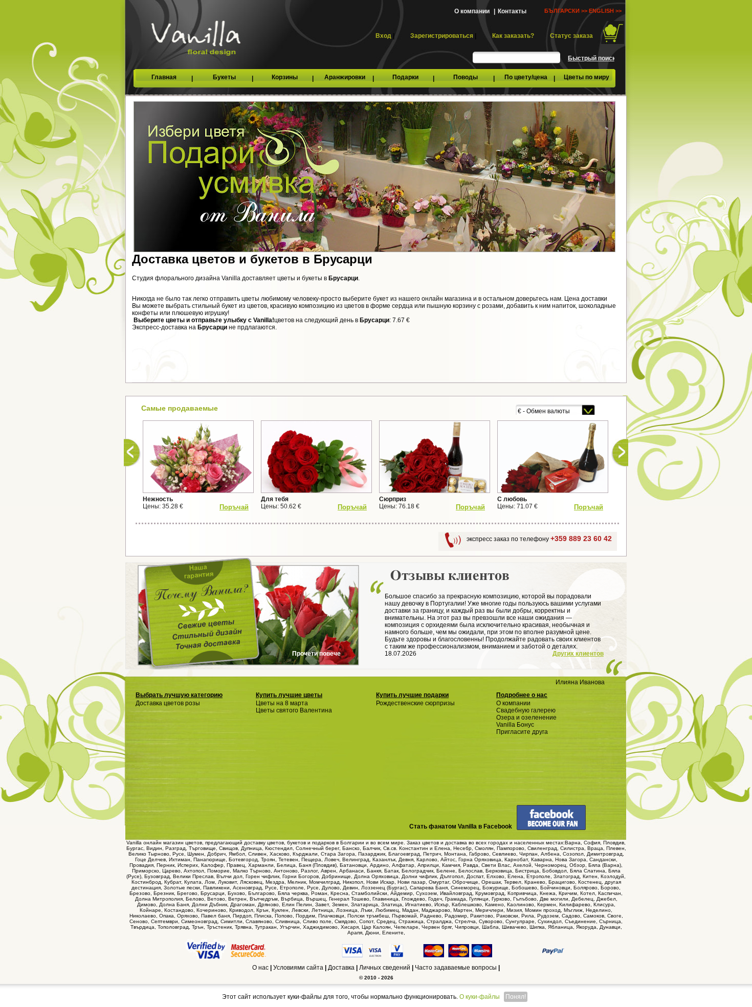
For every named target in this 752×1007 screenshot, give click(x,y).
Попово (284, 916)
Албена (550, 854)
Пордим (305, 916)
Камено (494, 904)
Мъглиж (573, 910)
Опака (166, 916)
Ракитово (481, 916)
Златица (391, 904)
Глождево (413, 899)
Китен (590, 876)
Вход (383, 35)
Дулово (331, 887)
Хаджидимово (320, 927)
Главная (163, 77)
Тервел (512, 882)
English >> (605, 11)
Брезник (163, 893)
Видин (154, 848)
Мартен (462, 910)
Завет (322, 904)
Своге (614, 916)
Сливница (287, 921)
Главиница (385, 899)
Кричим (568, 893)
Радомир (456, 916)
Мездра (275, 882)
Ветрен (237, 899)
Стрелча (465, 921)
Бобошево (524, 887)
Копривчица (522, 893)
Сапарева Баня (429, 887)
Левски (300, 910)
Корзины (285, 77)
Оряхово (187, 916)
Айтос (447, 859)
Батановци (353, 865)
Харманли (261, 865)
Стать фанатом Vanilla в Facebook (460, 826)
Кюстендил (279, 848)
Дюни (372, 932)
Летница (322, 910)
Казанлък (383, 859)
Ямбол (237, 854)
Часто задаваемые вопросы (456, 967)
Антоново (286, 871)
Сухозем (426, 893)
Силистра (572, 848)
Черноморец (550, 865)
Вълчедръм (264, 899)
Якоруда (586, 927)
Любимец (387, 910)
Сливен (257, 854)
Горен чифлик (262, 876)
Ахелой (522, 865)
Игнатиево (418, 904)
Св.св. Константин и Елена (416, 848)
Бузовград (157, 876)
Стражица (411, 921)
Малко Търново (252, 871)
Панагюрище (209, 859)
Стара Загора (338, 854)
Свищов (228, 848)
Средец (386, 921)
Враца (595, 848)
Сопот (366, 921)
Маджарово (436, 910)
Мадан (410, 910)
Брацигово (561, 882)
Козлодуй (612, 876)
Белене (445, 871)
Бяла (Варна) (604, 865)
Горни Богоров (300, 876)
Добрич (216, 854)
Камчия (451, 865)
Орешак (491, 882)
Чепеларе (406, 927)
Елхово (495, 876)
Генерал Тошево (349, 899)
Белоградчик (417, 871)
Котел (587, 893)
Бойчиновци (555, 887)
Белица (286, 865)
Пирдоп (242, 916)
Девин (350, 887)
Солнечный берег (317, 848)
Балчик (371, 848)
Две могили (554, 899)
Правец (236, 865)
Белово (195, 899)
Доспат (475, 876)
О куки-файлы (479, 996)
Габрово (479, 854)
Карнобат (516, 859)
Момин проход (543, 910)
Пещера (311, 859)
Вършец (316, 899)
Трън (198, 927)
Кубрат (172, 882)
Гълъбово (525, 899)
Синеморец (465, 887)
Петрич (432, 854)
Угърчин (290, 927)
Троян (268, 859)
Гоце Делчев (150, 859)
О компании (472, 11)
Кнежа (548, 893)
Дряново (268, 904)
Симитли (231, 921)
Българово (261, 893)
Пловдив (613, 842)
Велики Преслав (193, 876)
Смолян (484, 848)
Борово (610, 887)
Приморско (145, 871)
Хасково (280, 854)
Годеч (435, 899)
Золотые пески (182, 887)
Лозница (347, 910)
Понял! (515, 996)
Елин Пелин (297, 904)
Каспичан (609, 893)
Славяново (259, 921)
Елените (393, 932)
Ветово (216, 899)
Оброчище (465, 882)
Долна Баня (174, 904)
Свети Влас (495, 865)
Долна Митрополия (159, 899)
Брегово (187, 893)
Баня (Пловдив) (318, 865)
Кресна (339, 893)
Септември (164, 921)
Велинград (355, 859)
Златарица (364, 904)
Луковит (227, 882)
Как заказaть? (513, 35)
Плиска (263, 916)
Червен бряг (437, 927)
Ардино (379, 865)
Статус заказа (571, 35)
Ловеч (331, 859)
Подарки (405, 77)
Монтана (455, 854)
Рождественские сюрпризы (415, 703)
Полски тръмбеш (368, 916)
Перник (165, 865)
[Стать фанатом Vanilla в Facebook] (551, 826)
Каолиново (520, 904)
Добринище (336, 876)
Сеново (138, 921)
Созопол (573, 854)
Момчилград (324, 882)
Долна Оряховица (376, 876)
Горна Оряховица (479, 859)
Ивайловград (456, 893)
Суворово (490, 921)
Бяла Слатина (587, 871)
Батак (391, 871)
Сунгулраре (520, 921)
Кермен (546, 904)
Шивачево (514, 927)
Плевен (615, 848)
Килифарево (574, 904)
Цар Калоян (376, 927)
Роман (319, 893)
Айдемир (401, 893)
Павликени (216, 887)
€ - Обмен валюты (544, 411)
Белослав (470, 871)
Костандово (178, 910)
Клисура (603, 904)
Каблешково (467, 904)
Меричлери (489, 910)
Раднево (430, 916)
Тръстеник (219, 927)
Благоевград (404, 854)
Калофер (212, 865)
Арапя (354, 932)
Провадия (141, 865)
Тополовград (173, 927)
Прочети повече (316, 653)
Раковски (507, 916)
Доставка (341, 967)
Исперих (188, 865)
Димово (146, 904)
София (592, 842)
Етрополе (538, 876)
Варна (573, 842)
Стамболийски (369, 893)
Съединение (580, 921)
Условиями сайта (298, 967)
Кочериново (211, 910)
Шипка (537, 927)
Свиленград (542, 848)
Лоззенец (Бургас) (384, 887)
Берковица (498, 871)
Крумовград (489, 893)
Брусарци (213, 893)
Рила (527, 916)
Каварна (541, 859)
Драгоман (242, 904)
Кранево (534, 882)
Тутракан (266, 927)
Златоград (567, 876)
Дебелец (582, 899)
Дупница (251, 848)
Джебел (606, 899)
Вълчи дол (229, 876)
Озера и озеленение (526, 717)
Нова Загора (570, 859)
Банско (351, 848)
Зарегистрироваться (441, 35)
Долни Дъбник (209, 904)
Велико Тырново (148, 854)
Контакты (512, 11)
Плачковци (331, 916)
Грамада (455, 899)
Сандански (602, 859)
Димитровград (605, 854)
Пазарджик (371, 854)
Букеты (224, 77)
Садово (571, 916)
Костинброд (146, 882)
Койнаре (150, 910)
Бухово (236, 893)
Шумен (195, 854)
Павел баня (215, 916)
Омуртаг (439, 882)
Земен (340, 904)
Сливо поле (317, 921)
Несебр (462, 848)
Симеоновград (199, 921)
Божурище (495, 887)
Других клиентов (578, 653)
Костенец (590, 882)
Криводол (241, 910)
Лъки (366, 910)
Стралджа (439, 921)
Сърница (610, 921)
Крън (262, 910)
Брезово (139, 893)
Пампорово (510, 848)
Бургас (134, 848)
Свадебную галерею (526, 710)
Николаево (142, 916)
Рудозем (548, 916)
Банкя (374, 871)
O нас (260, 967)
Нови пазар (411, 882)
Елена (515, 876)
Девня (406, 859)
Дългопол (451, 876)
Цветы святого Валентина (294, 710)
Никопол (353, 882)
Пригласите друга (522, 731)
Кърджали (305, 854)
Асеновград (247, 887)
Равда (470, 865)
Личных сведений (384, 967)
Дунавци (610, 927)
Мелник (296, 882)
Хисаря (350, 927)
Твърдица (142, 927)
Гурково (501, 899)
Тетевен (288, 859)
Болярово (585, 887)
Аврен (328, 871)
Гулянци (479, 899)
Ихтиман (179, 859)
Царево (171, 871)
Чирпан (528, 854)
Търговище (202, 848)
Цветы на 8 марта (282, 703)
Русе (178, 854)
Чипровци (467, 927)
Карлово (426, 859)
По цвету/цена (525, 77)
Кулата (193, 882)
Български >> (565, 11)
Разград (175, 848)
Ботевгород (243, 859)
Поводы (465, 77)
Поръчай (234, 507)
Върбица (292, 899)
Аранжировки (344, 77)
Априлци (428, 865)
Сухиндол (550, 921)
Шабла (490, 927)
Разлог (309, 871)
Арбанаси (351, 871)
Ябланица (560, 927)
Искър (441, 904)
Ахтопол (194, 871)
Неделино (598, 910)
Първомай (404, 916)
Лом (210, 882)
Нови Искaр (380, 882)
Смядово (345, 921)
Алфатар (403, 865)
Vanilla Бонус (515, 724)
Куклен (280, 910)
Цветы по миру (586, 77)
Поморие (218, 871)
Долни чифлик (419, 876)
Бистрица (527, 871)
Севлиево (504, 854)
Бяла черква (293, 893)
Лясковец (251, 882)
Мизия (514, 910)
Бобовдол (554, 871)
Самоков (593, 916)
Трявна (243, 927)
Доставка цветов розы (168, 703)
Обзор (577, 865)
